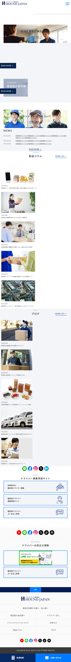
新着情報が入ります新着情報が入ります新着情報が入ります (34, 141)
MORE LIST (60, 156)
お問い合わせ (56, 657)
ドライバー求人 (53, 615)
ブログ (53, 630)
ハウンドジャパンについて (18, 622)
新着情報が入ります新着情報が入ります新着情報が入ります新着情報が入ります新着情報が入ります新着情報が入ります (41, 137)
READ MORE (11, 67)
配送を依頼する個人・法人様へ (35, 608)
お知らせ (53, 622)
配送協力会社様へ (17, 615)
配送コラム (17, 630)
